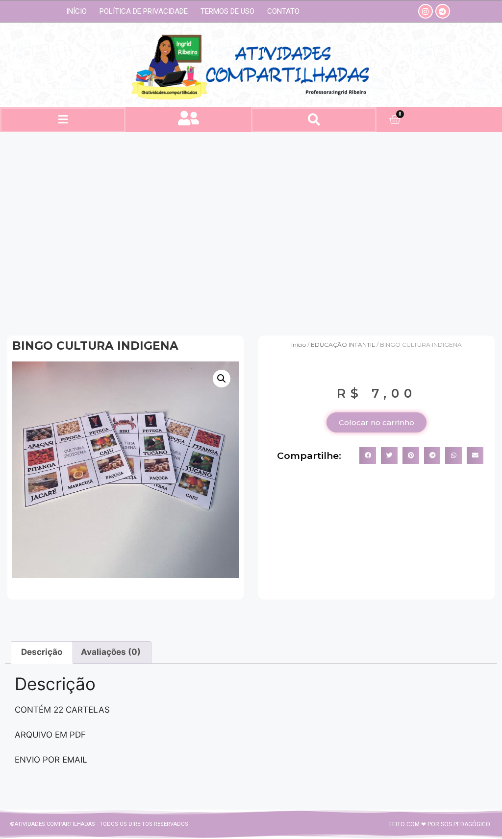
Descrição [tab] (41, 652)
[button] (62, 120)
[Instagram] (425, 11)
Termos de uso (227, 11)
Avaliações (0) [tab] (111, 652)
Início (76, 11)
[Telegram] (442, 11)
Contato (283, 11)
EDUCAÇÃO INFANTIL (343, 344)
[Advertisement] (251, 230)
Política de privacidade (144, 11)
